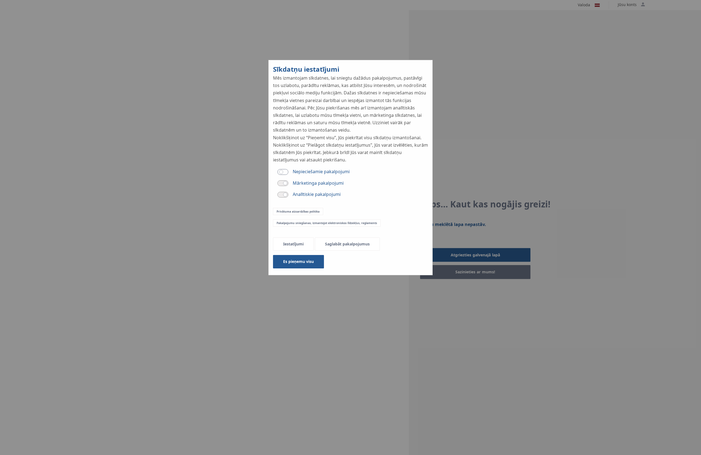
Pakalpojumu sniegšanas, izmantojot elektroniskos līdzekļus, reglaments (327, 223)
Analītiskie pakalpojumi (317, 194)
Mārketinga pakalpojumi (318, 183)
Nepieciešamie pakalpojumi (321, 172)
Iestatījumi (293, 244)
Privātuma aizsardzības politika (298, 211)
